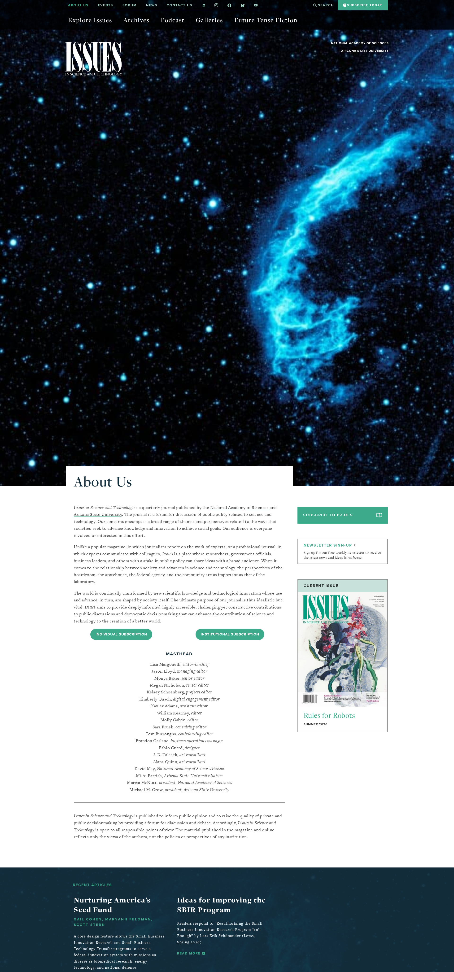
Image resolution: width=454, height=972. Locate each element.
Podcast (172, 20)
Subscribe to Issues (328, 515)
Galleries (209, 20)
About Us (78, 5)
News (151, 5)
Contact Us (179, 5)
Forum (129, 5)
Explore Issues (90, 20)
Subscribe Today (364, 5)
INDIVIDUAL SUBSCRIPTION (121, 634)
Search (325, 5)
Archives (136, 20)
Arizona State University (365, 50)
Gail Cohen (88, 919)
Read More (189, 953)
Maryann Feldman (128, 919)
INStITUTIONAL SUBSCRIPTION (230, 634)
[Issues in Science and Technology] (93, 58)
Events (105, 5)
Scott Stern (89, 924)
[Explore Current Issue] (342, 649)
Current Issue (321, 585)
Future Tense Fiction (265, 20)
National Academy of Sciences (360, 43)
